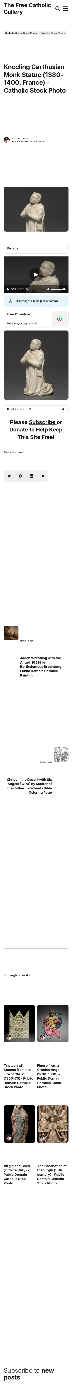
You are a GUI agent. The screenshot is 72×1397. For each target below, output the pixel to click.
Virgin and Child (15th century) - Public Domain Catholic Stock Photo (17, 1174)
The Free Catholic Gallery (27, 8)
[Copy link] (42, 476)
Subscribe (43, 422)
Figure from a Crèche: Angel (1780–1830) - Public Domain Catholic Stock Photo (49, 1076)
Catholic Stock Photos (53, 33)
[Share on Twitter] (9, 476)
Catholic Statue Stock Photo (21, 33)
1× (27, 289)
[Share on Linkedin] (31, 476)
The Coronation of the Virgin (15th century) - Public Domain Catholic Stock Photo (51, 1174)
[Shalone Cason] (7, 140)
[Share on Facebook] (20, 476)
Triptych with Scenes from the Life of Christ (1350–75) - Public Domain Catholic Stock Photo (18, 1076)
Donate (18, 429)
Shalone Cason (19, 138)
